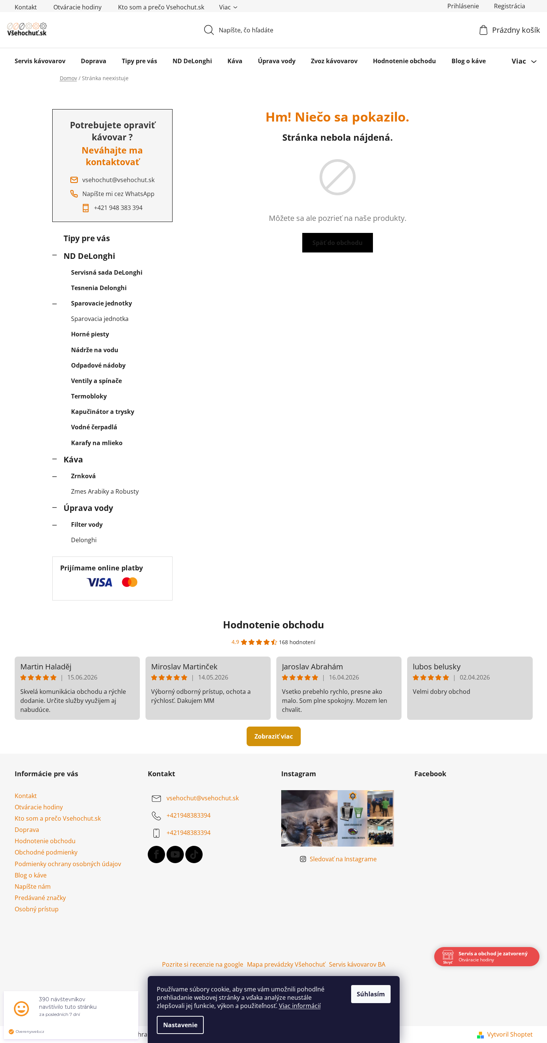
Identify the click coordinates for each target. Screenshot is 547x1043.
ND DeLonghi (89, 256)
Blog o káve (31, 875)
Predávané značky (40, 898)
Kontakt (26, 7)
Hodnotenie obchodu (273, 624)
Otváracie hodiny (77, 7)
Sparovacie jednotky (101, 303)
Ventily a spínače (96, 381)
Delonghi (84, 540)
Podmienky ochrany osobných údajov (68, 864)
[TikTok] (194, 854)
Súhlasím (371, 994)
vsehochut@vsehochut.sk (203, 798)
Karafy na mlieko (97, 443)
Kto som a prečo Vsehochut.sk (161, 7)
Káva (73, 459)
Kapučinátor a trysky (102, 411)
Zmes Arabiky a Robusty (105, 491)
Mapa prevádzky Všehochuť (286, 964)
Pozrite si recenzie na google (202, 964)
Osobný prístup (37, 909)
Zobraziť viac (274, 736)
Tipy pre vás (87, 238)
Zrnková (83, 476)
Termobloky (89, 396)
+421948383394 (189, 815)
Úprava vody (88, 508)
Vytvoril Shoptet (510, 1034)
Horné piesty (90, 334)
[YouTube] (175, 854)
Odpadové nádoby (98, 365)
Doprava (27, 830)
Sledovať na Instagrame (343, 859)
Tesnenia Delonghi (99, 288)
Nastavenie (180, 1025)
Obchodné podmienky (46, 852)
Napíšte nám (33, 886)
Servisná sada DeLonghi (106, 272)
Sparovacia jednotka (100, 319)
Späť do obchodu (337, 243)
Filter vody (87, 524)
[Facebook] (156, 854)
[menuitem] (40, 61)
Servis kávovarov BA (357, 964)
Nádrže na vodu (94, 350)
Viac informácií (300, 1006)
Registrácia (509, 6)
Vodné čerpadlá (94, 427)
